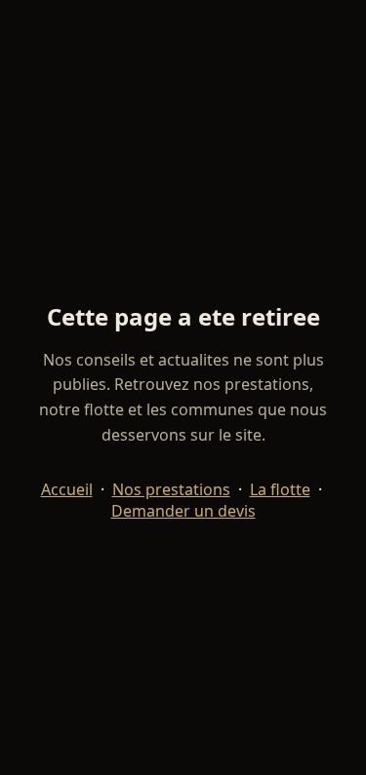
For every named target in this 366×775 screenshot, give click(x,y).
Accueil (67, 489)
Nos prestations (171, 489)
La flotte (280, 489)
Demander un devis (183, 511)
